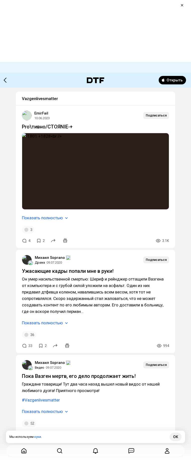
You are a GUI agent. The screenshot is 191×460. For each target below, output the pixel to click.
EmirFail (41, 113)
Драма (40, 262)
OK (175, 437)
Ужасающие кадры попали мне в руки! (68, 271)
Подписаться (156, 115)
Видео (39, 367)
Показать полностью (42, 217)
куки (37, 437)
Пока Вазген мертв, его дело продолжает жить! (79, 376)
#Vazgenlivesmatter (41, 400)
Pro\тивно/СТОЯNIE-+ (47, 127)
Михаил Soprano (50, 257)
